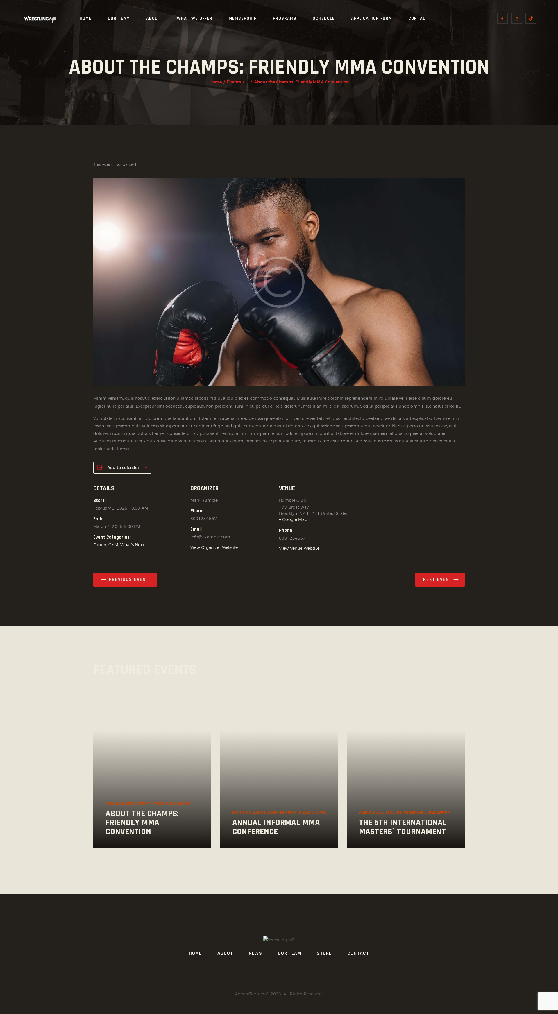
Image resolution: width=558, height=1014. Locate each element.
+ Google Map (293, 519)
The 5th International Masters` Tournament (403, 827)
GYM (113, 544)
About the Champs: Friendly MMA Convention (142, 822)
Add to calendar (123, 468)
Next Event (437, 579)
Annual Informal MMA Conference (276, 827)
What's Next (132, 544)
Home (215, 82)
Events (234, 82)
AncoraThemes (250, 993)
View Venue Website (299, 548)
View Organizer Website (214, 547)
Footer (99, 544)
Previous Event (129, 579)
